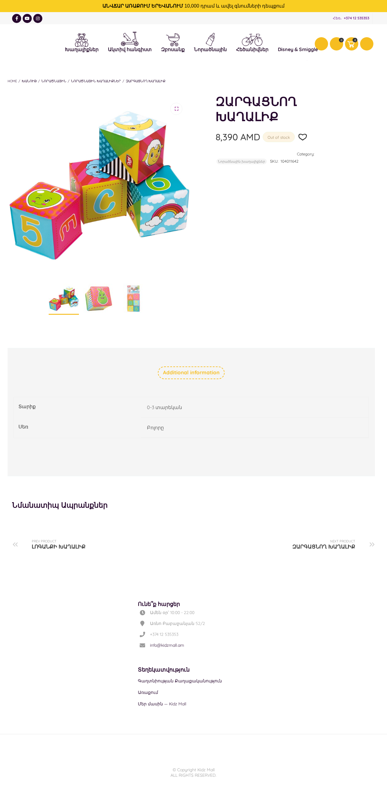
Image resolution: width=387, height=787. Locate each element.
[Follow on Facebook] (16, 18)
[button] (176, 109)
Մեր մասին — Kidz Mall (162, 704)
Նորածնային (210, 38)
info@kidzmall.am (167, 645)
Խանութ (29, 81)
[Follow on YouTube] (27, 18)
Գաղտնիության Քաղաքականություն (180, 681)
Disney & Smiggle (298, 39)
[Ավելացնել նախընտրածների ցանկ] (303, 137)
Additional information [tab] (191, 372)
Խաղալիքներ (81, 39)
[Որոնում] (366, 43)
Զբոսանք (173, 39)
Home (12, 81)
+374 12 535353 (356, 18)
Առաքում (148, 692)
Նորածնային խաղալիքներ (96, 81)
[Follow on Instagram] (37, 18)
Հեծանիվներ (252, 39)
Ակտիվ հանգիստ (130, 37)
